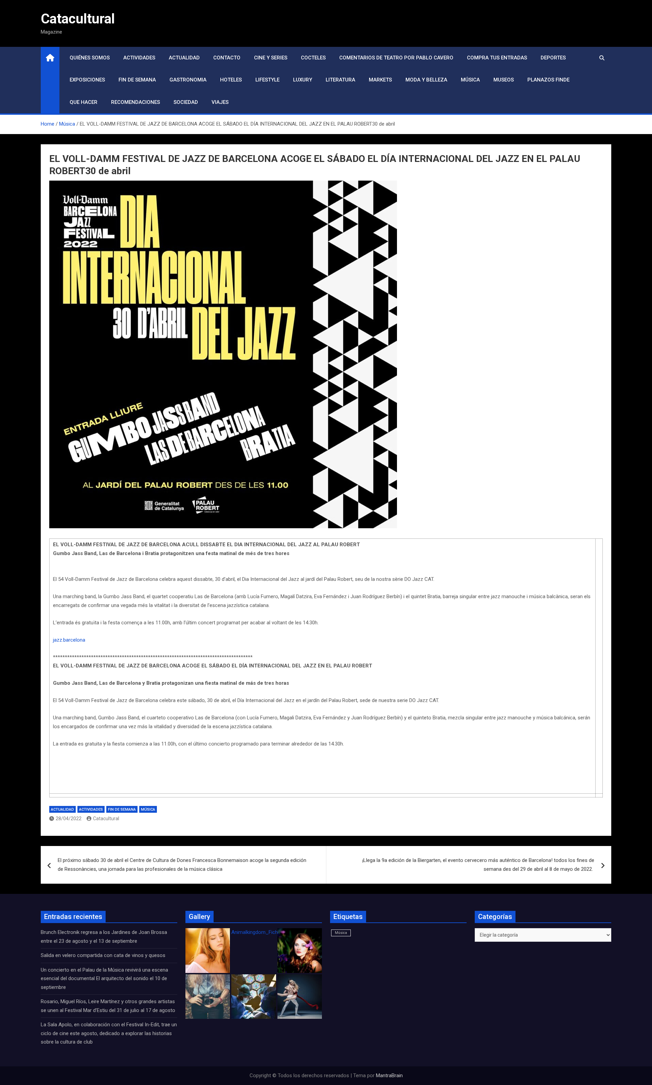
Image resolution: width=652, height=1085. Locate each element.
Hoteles (231, 80)
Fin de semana (137, 80)
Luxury (302, 80)
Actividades (139, 58)
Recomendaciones (135, 102)
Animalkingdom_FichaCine (260, 932)
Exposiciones (87, 80)
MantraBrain (389, 1075)
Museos (503, 80)
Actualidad (184, 58)
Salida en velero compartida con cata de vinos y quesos (103, 955)
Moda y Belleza (426, 80)
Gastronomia (187, 80)
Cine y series (270, 58)
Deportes (553, 58)
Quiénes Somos (90, 58)
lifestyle (267, 80)
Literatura (340, 80)
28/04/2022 (69, 818)
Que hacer (83, 102)
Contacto (226, 58)
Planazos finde (548, 80)
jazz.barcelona (69, 640)
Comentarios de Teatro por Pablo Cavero (396, 58)
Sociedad (186, 102)
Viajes (220, 102)
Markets (380, 80)
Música (470, 80)
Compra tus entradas (497, 58)
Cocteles (313, 58)
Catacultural (78, 19)
